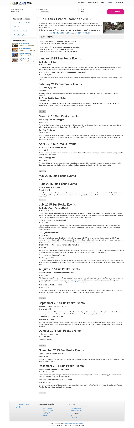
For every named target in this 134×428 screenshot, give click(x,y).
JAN (51, 33)
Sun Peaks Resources (21, 19)
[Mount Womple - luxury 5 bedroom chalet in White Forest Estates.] (24, 55)
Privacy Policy (46, 412)
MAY (65, 33)
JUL (72, 33)
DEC (90, 33)
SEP (79, 33)
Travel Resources (76, 416)
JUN (69, 33)
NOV (86, 33)
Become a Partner (48, 410)
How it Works (92, 2)
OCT (83, 33)
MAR (58, 33)
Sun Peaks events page (79, 282)
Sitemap (45, 415)
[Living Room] (24, 45)
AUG (76, 33)
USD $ (82, 2)
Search (116, 12)
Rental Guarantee (47, 408)
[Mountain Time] (24, 60)
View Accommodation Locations (80, 407)
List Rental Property (76, 408)
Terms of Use (46, 413)
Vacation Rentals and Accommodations (73, 423)
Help (102, 2)
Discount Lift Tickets (76, 410)
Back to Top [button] (42, 111)
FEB (54, 33)
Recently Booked (19, 40)
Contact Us (74, 417)
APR (61, 33)
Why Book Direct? (47, 407)
